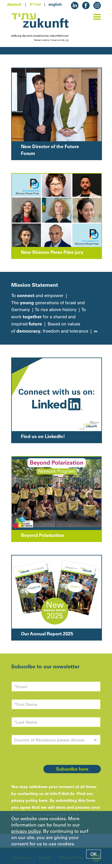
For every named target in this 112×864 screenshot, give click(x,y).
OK (93, 854)
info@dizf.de (62, 793)
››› (95, 331)
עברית (35, 4)
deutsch (14, 4)
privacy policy (26, 831)
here (43, 800)
